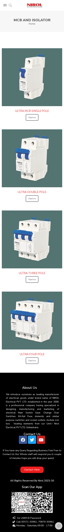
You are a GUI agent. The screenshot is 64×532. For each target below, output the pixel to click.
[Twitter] (32, 440)
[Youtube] (41, 440)
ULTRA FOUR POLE (32, 354)
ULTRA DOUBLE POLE (32, 192)
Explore (32, 117)
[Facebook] (23, 440)
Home (32, 23)
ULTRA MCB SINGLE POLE (32, 111)
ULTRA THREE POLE (32, 273)
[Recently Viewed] (58, 526)
